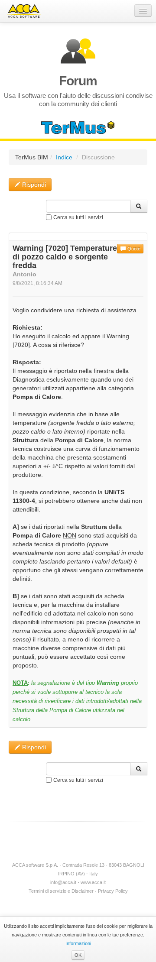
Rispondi (33, 184)
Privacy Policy (113, 891)
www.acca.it (93, 882)
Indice (64, 157)
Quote (133, 248)
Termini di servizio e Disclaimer (61, 891)
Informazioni (78, 943)
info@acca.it (63, 882)
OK (78, 955)
